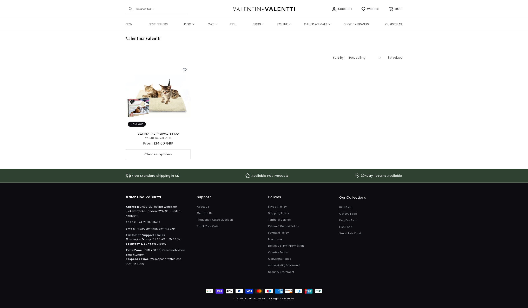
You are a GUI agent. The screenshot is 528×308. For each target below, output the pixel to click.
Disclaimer (275, 239)
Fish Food (345, 227)
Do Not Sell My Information (286, 246)
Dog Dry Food (348, 220)
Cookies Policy (278, 252)
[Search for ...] (130, 8)
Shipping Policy (278, 213)
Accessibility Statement (284, 265)
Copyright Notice (279, 259)
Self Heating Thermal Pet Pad (158, 133)
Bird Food (345, 207)
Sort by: (338, 58)
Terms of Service (279, 220)
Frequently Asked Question (215, 220)
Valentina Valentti (256, 298)
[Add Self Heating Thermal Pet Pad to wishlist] (185, 69)
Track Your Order (208, 226)
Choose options (158, 154)
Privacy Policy (277, 206)
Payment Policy (278, 233)
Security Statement (281, 272)
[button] (187, 24)
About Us (203, 206)
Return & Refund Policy (283, 226)
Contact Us (204, 213)
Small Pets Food (350, 233)
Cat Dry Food (348, 214)
